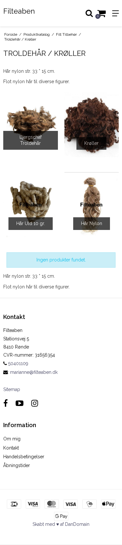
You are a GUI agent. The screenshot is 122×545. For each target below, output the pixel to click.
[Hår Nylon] (91, 204)
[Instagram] (34, 403)
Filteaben (19, 11)
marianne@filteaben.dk (34, 372)
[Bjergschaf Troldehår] (30, 124)
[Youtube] (19, 403)
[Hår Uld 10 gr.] (30, 204)
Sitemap (11, 389)
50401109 (17, 363)
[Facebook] (5, 403)
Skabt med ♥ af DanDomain (61, 524)
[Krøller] (91, 124)
